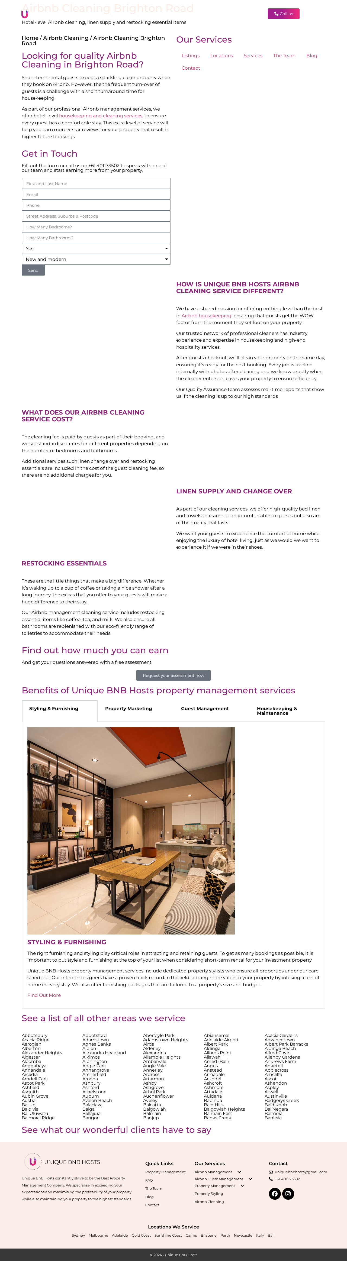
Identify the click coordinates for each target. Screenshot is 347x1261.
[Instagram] (316, 13)
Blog (222, 13)
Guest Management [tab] (205, 708)
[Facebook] (308, 13)
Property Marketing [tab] (128, 708)
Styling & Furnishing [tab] (53, 708)
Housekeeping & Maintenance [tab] (277, 711)
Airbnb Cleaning (66, 38)
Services (170, 13)
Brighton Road (107, 64)
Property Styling (209, 1193)
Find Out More (44, 995)
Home (30, 38)
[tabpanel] (173, 865)
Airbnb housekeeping (207, 315)
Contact (240, 13)
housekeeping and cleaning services (100, 115)
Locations (140, 13)
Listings (115, 13)
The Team (200, 13)
